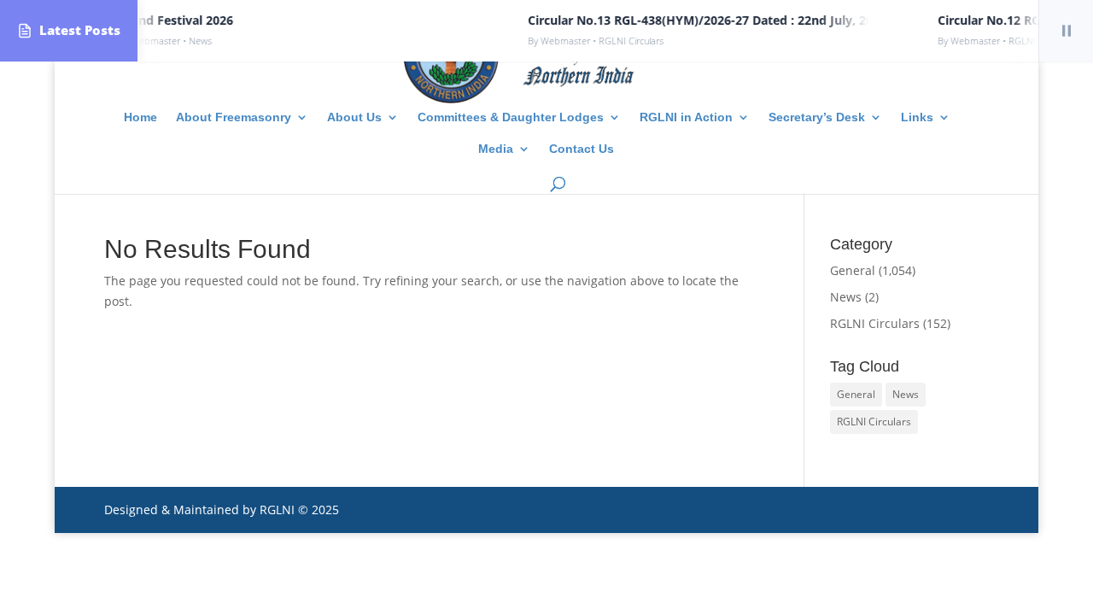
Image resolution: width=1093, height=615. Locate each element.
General (852, 270)
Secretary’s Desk (817, 117)
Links (917, 117)
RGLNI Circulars (875, 323)
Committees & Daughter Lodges (511, 117)
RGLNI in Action (686, 117)
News (846, 297)
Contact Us (581, 149)
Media (495, 149)
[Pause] (1065, 31)
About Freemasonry (233, 117)
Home (140, 117)
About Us (354, 117)
